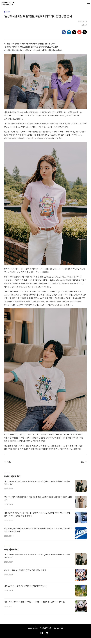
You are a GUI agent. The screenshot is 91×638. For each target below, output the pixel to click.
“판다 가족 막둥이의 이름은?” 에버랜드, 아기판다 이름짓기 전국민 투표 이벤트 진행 (34, 602)
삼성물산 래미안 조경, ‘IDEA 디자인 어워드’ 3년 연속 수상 (25, 586)
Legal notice (33, 628)
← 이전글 (7, 462)
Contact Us (58, 628)
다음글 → (83, 462)
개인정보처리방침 (45, 628)
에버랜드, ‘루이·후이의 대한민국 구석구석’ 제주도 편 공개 (25, 570)
